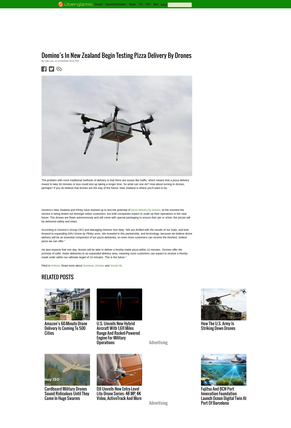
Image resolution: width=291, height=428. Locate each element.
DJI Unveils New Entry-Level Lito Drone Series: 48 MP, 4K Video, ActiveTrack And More (119, 393)
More (156, 4)
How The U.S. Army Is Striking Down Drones (218, 325)
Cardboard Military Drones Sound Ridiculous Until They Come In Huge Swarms (67, 393)
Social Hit (116, 265)
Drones (99, 265)
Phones (132, 4)
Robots (55, 265)
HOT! (148, 4)
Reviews (98, 4)
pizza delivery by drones (145, 209)
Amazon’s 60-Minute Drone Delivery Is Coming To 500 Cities (66, 328)
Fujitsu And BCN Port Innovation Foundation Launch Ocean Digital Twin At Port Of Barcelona (223, 396)
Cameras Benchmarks (115, 4)
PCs (141, 4)
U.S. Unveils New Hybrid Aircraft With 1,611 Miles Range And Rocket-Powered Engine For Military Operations (118, 332)
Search (164, 4)
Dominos (88, 265)
